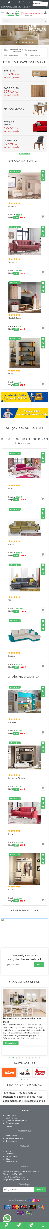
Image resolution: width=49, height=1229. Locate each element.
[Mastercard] (15, 1207)
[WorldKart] (20, 1213)
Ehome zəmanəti (12, 1123)
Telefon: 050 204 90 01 (12, 1174)
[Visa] (7, 1207)
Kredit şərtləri (11, 1136)
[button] (16, 42)
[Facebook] (30, 1200)
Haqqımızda (11, 1115)
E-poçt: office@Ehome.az (13, 1177)
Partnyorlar (10, 1154)
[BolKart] (40, 1207)
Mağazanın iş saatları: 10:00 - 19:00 (17, 1180)
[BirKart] (24, 1207)
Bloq (8, 1159)
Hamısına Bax (24, 154)
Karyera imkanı (12, 1162)
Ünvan (8, 1151)
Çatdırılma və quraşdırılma (16, 1121)
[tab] (6, 1225)
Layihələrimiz (11, 1118)
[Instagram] (34, 1200)
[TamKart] (28, 1213)
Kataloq (9, 1126)
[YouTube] (38, 1200)
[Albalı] (32, 1207)
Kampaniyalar (11, 1156)
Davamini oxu (10, 1040)
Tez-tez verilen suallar (15, 1138)
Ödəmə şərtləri (12, 1141)
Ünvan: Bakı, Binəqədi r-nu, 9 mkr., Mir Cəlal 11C (22, 1172)
